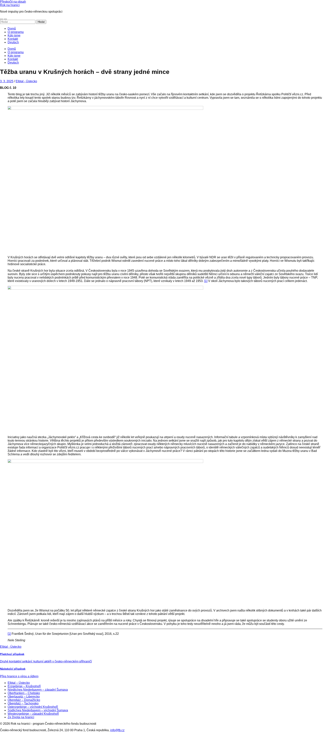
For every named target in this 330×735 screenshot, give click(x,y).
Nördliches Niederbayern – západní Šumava (38, 689)
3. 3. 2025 (6, 81)
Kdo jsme (14, 35)
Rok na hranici (10, 5)
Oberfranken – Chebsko (24, 693)
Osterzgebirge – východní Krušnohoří (33, 706)
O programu (16, 32)
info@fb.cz (117, 730)
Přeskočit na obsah (13, 1)
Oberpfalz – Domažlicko (24, 700)
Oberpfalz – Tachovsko (23, 703)
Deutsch (13, 42)
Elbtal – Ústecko (19, 682)
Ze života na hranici (21, 717)
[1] (205, 281)
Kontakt (13, 38)
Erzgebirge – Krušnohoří (24, 686)
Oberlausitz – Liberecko (24, 696)
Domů (12, 28)
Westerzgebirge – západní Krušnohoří (33, 713)
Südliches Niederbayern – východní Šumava (38, 710)
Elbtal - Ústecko (26, 81)
